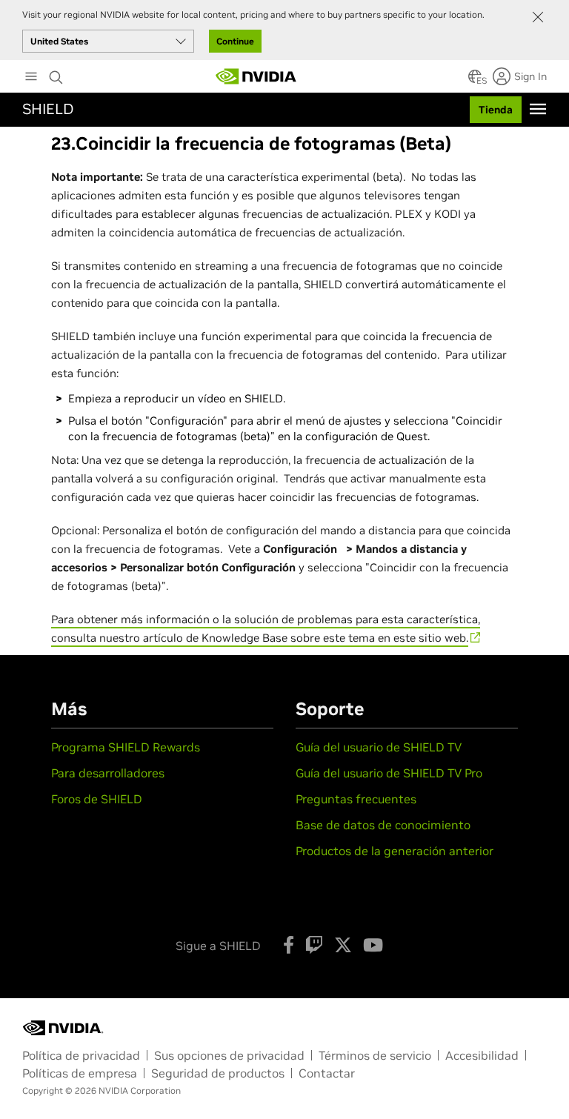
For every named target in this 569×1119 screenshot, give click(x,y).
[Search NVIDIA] (56, 73)
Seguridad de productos (217, 1073)
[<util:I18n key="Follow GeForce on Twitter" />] (343, 945)
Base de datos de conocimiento (383, 824)
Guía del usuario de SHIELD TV (379, 747)
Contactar (327, 1073)
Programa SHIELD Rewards (125, 747)
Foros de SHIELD (96, 798)
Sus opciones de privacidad (229, 1055)
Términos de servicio (375, 1055)
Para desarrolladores (107, 773)
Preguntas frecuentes (356, 798)
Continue (235, 41)
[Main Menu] (31, 77)
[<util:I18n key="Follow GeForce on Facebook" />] (288, 945)
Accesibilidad (482, 1055)
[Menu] (538, 109)
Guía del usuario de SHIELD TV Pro (389, 773)
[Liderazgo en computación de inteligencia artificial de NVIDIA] (256, 76)
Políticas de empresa (79, 1073)
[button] (475, 80)
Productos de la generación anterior (394, 850)
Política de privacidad (81, 1055)
